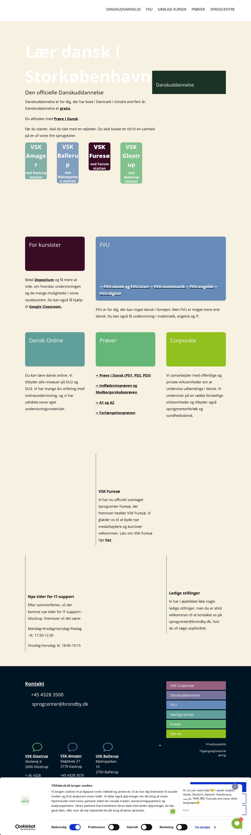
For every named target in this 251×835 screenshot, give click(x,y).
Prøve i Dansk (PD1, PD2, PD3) (123, 375)
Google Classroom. (45, 306)
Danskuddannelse (123, 10)
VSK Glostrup (131, 155)
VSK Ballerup (67, 155)
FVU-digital (110, 293)
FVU (149, 10)
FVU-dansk (114, 286)
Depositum (44, 279)
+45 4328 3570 (72, 775)
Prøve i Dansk (66, 118)
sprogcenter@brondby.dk (60, 704)
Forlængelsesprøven (115, 412)
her (108, 539)
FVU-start (140, 286)
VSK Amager (36, 155)
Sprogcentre (222, 10)
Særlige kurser (172, 10)
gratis (65, 108)
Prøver (198, 10)
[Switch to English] (242, 11)
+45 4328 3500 (47, 694)
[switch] (113, 827)
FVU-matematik (170, 286)
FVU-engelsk (202, 286)
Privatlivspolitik (216, 744)
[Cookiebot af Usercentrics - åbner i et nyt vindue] (25, 827)
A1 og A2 (105, 402)
